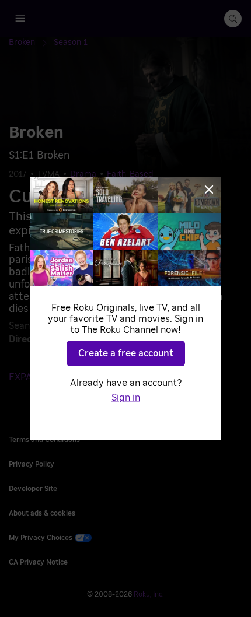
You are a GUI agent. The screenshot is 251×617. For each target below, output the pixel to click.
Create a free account (125, 353)
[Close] (209, 189)
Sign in (125, 397)
